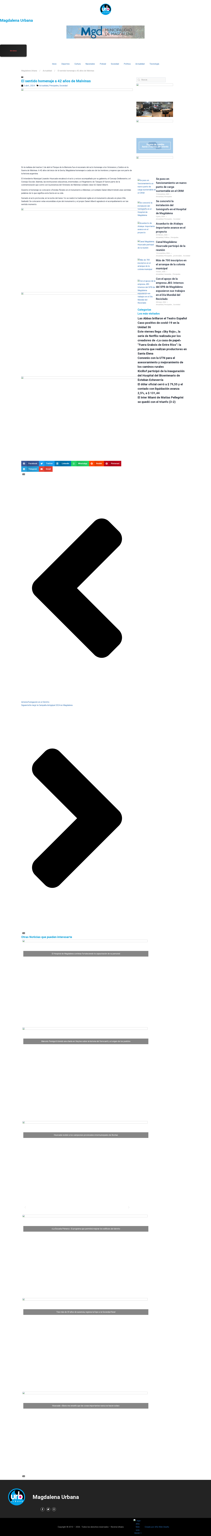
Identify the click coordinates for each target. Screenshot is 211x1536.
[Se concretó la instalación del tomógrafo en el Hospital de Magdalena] (147, 210)
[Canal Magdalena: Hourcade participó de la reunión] (147, 249)
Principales (54, 85)
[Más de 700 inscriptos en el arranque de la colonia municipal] (147, 267)
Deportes (65, 64)
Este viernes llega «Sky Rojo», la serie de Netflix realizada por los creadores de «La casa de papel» (159, 336)
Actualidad (140, 64)
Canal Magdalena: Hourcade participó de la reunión (170, 246)
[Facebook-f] (42, 1509)
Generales (167, 274)
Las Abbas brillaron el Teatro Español (162, 318)
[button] (30, 463)
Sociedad (115, 64)
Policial (103, 64)
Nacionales (90, 64)
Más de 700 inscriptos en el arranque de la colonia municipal (171, 264)
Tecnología (154, 64)
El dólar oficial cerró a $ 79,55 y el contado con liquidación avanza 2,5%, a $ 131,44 (160, 389)
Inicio (54, 64)
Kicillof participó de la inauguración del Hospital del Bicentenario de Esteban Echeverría (161, 375)
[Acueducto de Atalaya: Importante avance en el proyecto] (147, 231)
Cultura (77, 64)
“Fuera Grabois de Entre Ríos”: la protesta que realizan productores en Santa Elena (162, 349)
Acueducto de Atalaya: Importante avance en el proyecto (170, 227)
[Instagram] (54, 1509)
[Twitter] (48, 1509)
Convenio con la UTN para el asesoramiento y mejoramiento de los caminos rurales (160, 362)
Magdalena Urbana (16, 20)
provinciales (177, 256)
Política (127, 64)
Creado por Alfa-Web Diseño (157, 1527)
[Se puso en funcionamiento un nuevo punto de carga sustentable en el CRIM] (147, 188)
